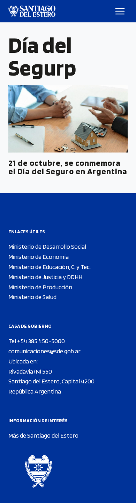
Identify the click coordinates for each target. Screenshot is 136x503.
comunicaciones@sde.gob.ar (44, 351)
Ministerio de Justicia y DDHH (45, 277)
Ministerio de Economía (38, 256)
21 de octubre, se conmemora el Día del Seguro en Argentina (67, 167)
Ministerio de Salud (32, 296)
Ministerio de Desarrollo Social (47, 246)
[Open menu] (120, 11)
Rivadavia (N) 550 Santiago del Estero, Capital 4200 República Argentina (51, 381)
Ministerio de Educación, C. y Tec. (49, 266)
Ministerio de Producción (40, 287)
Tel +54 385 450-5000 (36, 341)
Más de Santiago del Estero (43, 435)
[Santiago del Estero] (31, 11)
